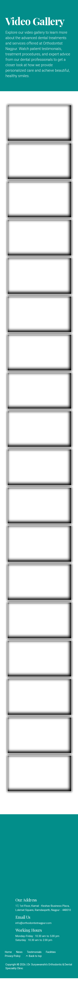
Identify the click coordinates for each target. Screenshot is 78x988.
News (19, 952)
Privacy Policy (12, 956)
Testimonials (34, 952)
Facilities (51, 952)
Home (8, 952)
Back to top (35, 956)
